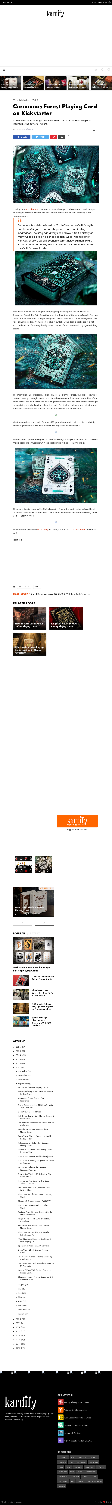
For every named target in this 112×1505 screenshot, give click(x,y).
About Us (6, 2)
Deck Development (95, 1481)
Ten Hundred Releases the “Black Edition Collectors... (36, 1124)
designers (63, 1472)
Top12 (72, 1472)
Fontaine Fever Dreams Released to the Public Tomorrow (35, 1213)
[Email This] (61, 137)
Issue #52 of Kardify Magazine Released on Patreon (36, 1162)
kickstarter (24, 100)
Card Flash (93, 1462)
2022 (18, 1063)
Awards (62, 1486)
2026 (18, 1046)
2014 (18, 1343)
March (21, 1305)
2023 (18, 1059)
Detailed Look (91, 1472)
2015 (18, 1339)
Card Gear (89, 1467)
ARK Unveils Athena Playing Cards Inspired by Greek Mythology (43, 1006)
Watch (68, 1467)
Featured (62, 1462)
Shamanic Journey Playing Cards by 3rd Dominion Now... (35, 1278)
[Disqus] (56, 697)
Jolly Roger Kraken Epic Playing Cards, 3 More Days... (36, 1117)
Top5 (72, 1481)
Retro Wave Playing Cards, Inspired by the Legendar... (35, 1137)
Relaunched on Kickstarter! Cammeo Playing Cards (34, 1144)
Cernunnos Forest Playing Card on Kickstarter (33, 1099)
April (20, 1301)
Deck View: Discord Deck (29, 1111)
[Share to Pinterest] (53, 137)
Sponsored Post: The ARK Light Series (55, 85)
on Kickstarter (32, 209)
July (20, 1288)
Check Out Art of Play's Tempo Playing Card (35, 1195)
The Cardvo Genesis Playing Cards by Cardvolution (35, 1258)
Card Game (75, 1477)
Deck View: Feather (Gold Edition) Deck (35, 1156)
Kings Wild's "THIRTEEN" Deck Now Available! (34, 1220)
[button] (6, 2)
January (21, 1313)
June (20, 1293)
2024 (18, 1055)
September (23, 1083)
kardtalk (81, 1481)
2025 (18, 1051)
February (22, 1309)
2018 (18, 1327)
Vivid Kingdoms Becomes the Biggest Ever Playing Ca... (34, 1240)
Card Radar (81, 1462)
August (21, 1284)
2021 (18, 1067)
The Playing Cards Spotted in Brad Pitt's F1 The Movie (42, 993)
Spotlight (78, 1467)
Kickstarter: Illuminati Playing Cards (33, 1087)
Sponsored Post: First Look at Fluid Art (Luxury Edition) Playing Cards (32, 88)
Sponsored (63, 1477)
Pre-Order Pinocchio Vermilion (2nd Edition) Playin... (34, 1189)
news (73, 1457)
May (20, 1297)
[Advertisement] (68, 41)
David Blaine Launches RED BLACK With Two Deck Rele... (35, 1106)
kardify (85, 1477)
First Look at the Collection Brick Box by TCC (101, 87)
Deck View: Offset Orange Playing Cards (33, 1251)
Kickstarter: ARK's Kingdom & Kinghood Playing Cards (78, 87)
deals (71, 1462)
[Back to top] (105, 1498)
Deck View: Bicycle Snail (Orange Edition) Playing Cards (31, 969)
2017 (18, 1331)
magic (80, 1472)
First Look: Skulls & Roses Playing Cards (9, 85)
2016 (18, 1335)
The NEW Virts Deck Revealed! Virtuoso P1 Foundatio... (36, 1265)
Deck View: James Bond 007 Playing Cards (34, 1206)
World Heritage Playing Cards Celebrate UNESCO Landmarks (41, 1021)
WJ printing (42, 529)
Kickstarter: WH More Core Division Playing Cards (33, 1227)
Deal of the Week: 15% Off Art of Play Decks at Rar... (35, 1175)
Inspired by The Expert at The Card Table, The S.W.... (33, 1182)
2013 (18, 1347)
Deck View (82, 1457)
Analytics (100, 1467)
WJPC (35, 100)
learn (94, 1477)
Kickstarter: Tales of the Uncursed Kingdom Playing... (32, 1168)
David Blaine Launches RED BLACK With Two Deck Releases (60, 593)
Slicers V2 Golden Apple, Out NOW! (34, 1201)
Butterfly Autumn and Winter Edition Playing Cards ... (33, 1131)
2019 (18, 1323)
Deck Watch (63, 1481)
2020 (19, 1319)
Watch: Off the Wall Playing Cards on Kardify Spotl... (34, 1271)
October (22, 1079)
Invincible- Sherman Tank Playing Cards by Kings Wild (35, 1151)
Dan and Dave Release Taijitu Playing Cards (43, 978)
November (23, 1075)
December (23, 1071)
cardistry (93, 1457)
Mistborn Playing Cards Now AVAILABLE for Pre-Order (35, 1093)
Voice (61, 1467)
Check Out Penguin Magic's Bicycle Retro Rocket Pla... (33, 1233)
